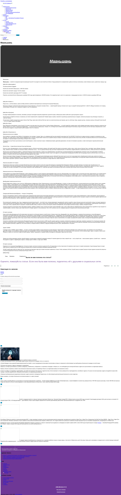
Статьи (7, 28)
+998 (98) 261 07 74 (61, 487)
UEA (7, 19)
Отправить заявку (7, 30)
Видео (7, 27)
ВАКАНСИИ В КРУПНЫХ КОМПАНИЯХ (12, 458)
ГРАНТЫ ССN (9, 11)
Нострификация (9, 13)
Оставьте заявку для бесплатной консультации (10, 276)
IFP (6, 16)
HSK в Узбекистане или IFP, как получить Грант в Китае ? (16, 456)
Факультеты (8, 8)
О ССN (4, 480)
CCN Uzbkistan (18, 494)
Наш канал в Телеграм (61, 489)
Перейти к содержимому (6, 1)
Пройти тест (5, 293)
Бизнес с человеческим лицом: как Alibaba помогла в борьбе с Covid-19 (19, 455)
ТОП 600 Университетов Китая (13, 12)
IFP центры (5, 482)
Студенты (5, 29)
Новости (5, 26)
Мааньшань (60, 61)
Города (4, 14)
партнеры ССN (9, 22)
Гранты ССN (6, 478)
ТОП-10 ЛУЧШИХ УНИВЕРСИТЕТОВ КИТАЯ (13, 457)
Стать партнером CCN (11, 23)
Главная (5, 5)
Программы (6, 15)
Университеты (6, 6)
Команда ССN (9, 24)
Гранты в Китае (9, 10)
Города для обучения (8, 481)
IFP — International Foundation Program (15, 18)
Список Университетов (11, 7)
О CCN (4, 20)
